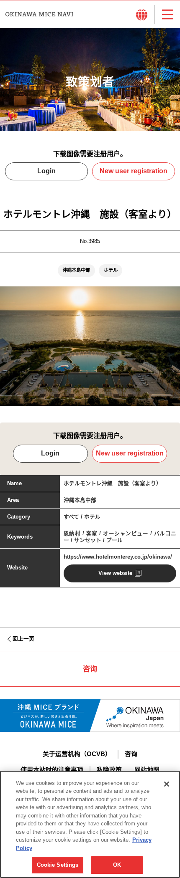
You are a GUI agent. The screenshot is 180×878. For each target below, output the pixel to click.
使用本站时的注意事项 (52, 770)
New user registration (133, 171)
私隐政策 (109, 770)
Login (46, 171)
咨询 (131, 754)
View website (115, 573)
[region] (90, 824)
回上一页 (23, 639)
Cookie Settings (58, 865)
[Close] (166, 784)
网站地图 (146, 770)
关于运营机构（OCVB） (77, 754)
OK (117, 865)
